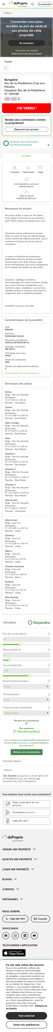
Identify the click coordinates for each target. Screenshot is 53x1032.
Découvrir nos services (26, 129)
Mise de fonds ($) (12, 649)
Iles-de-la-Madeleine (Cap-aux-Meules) (26, 777)
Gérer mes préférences (26, 1024)
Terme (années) (11, 694)
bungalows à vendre (27, 775)
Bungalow (11, 79)
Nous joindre (11, 911)
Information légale (11, 761)
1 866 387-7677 (17, 918)
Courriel (42, 918)
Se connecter (45, 4)
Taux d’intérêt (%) (12, 665)
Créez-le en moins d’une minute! (26, 53)
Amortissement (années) (15, 681)
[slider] (19, 644)
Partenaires (10, 899)
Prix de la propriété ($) (14, 633)
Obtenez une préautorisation (26, 752)
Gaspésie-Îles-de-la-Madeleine (19, 781)
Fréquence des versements (17, 707)
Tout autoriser (26, 1015)
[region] (26, 996)
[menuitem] (26, 849)
